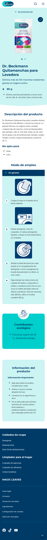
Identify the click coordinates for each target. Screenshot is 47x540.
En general (14, 173)
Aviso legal (6, 491)
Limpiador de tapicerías (11, 463)
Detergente (6, 441)
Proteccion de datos (10, 501)
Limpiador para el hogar (17, 457)
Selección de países (10, 517)
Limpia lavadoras (9, 472)
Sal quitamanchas (25, 12)
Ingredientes (7, 507)
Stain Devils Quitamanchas (13, 450)
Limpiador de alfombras (11, 467)
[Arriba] (42, 535)
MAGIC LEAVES (11, 479)
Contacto (6, 496)
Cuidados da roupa (14, 434)
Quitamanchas (8, 445)
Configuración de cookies (12, 512)
